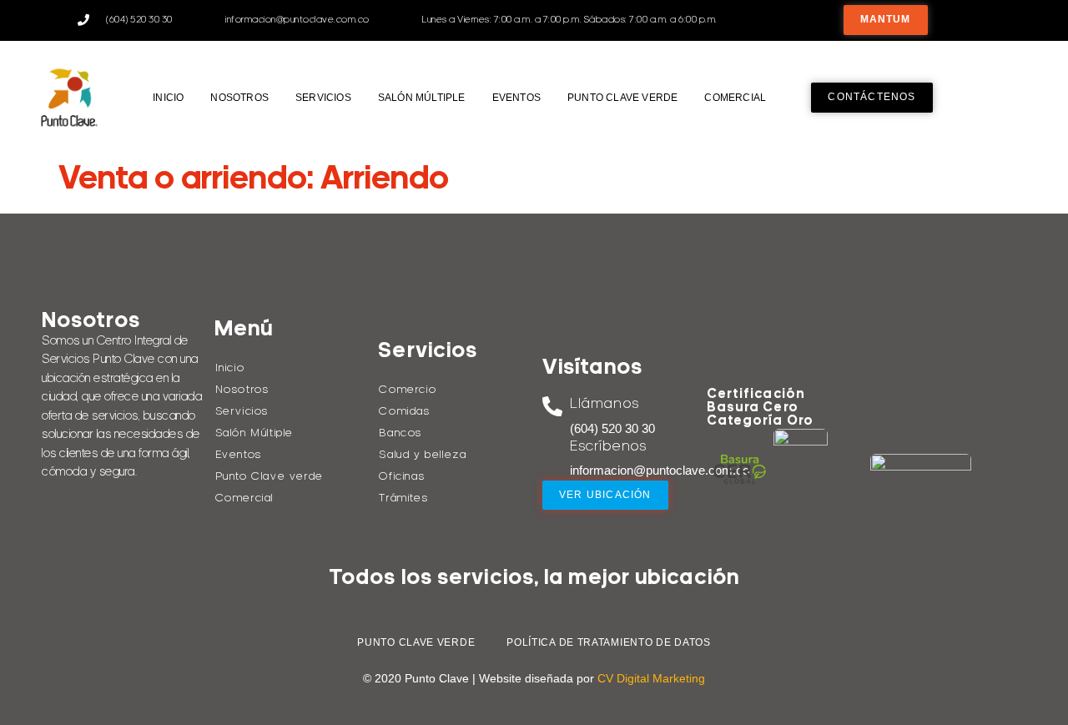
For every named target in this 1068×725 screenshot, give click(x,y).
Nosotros (239, 97)
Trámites (403, 498)
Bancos (400, 433)
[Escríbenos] (552, 449)
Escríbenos (608, 447)
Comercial (735, 97)
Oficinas (402, 477)
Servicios (323, 97)
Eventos (516, 97)
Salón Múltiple (422, 97)
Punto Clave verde (622, 97)
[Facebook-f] (975, 19)
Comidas (404, 411)
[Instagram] (1011, 19)
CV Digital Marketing (651, 678)
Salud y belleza (422, 455)
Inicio (168, 97)
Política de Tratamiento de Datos (608, 642)
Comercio (407, 390)
